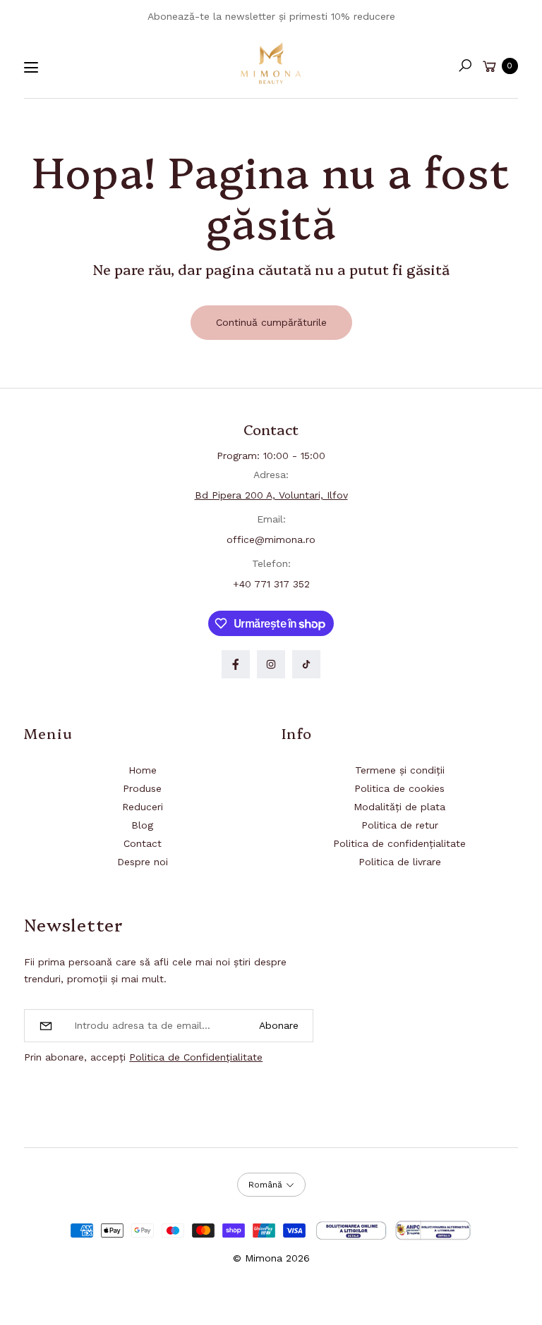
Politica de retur (399, 825)
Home (142, 770)
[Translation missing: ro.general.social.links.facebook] (236, 664)
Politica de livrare (400, 861)
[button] (465, 65)
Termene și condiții (400, 770)
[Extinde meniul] (31, 68)
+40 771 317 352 (271, 584)
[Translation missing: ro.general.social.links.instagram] (271, 664)
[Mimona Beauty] (271, 62)
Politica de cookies (399, 788)
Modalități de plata (399, 806)
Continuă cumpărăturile (271, 322)
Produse (142, 788)
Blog (142, 825)
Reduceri (142, 806)
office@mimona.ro (271, 539)
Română (265, 1185)
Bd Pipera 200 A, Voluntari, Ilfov (271, 495)
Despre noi (142, 861)
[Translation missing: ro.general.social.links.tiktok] (306, 664)
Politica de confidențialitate (399, 843)
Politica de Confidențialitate (196, 1057)
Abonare (279, 1025)
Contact (143, 843)
